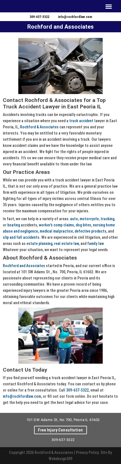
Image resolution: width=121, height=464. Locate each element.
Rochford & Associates (39, 127)
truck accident (81, 121)
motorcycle (89, 219)
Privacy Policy (87, 452)
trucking (107, 219)
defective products (90, 231)
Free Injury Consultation (60, 430)
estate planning (39, 243)
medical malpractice (56, 231)
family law (95, 243)
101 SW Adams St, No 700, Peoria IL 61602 (63, 420)
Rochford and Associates (24, 265)
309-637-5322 (39, 17)
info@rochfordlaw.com (75, 17)
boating (13, 225)
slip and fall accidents (21, 237)
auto (74, 219)
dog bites (83, 225)
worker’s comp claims (56, 225)
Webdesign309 (60, 458)
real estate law (66, 243)
